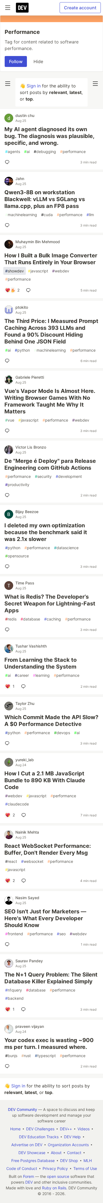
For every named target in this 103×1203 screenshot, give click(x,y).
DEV (29, 1182)
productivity (17, 484)
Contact (74, 1152)
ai (27, 151)
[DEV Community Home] (22, 7)
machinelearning (21, 214)
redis (10, 619)
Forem (28, 1176)
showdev (14, 271)
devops (62, 732)
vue (9, 420)
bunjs (11, 1055)
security (43, 476)
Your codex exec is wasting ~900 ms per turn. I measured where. (49, 1043)
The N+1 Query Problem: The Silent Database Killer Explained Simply (51, 978)
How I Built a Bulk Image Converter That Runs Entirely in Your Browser (50, 259)
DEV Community (22, 1109)
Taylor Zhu (24, 703)
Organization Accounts (68, 1144)
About (56, 1152)
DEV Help (72, 1136)
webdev (60, 271)
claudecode (17, 804)
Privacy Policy (55, 1168)
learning (41, 675)
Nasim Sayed (27, 897)
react (11, 861)
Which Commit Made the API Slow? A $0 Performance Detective (51, 720)
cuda (47, 214)
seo (61, 933)
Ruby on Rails (54, 1188)
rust (26, 1055)
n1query (13, 990)
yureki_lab (24, 759)
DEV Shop (69, 1160)
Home (15, 1128)
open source (58, 1176)
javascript (38, 271)
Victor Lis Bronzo (30, 447)
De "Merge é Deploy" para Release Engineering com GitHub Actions (50, 464)
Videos (83, 1128)
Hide (38, 61)
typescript (45, 1055)
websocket (32, 861)
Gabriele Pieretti (29, 377)
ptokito (21, 307)
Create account (80, 7)
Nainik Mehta (27, 832)
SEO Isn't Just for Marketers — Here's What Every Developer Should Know (45, 918)
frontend (14, 933)
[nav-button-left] (7, 83)
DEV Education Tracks (39, 1136)
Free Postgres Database (33, 1160)
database (30, 619)
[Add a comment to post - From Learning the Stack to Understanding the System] (24, 686)
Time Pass (24, 583)
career (22, 675)
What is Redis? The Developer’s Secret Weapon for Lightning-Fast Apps (49, 603)
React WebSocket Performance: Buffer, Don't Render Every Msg (47, 849)
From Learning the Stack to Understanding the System (40, 663)
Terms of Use (85, 1168)
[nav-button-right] (95, 83)
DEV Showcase (31, 1152)
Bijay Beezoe (26, 511)
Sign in (34, 86)
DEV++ (66, 1128)
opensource (17, 556)
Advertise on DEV (26, 1144)
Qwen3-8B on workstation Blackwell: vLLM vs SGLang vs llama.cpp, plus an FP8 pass (44, 199)
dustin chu (24, 115)
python (22, 350)
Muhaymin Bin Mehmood (37, 241)
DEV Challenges (40, 1128)
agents (12, 151)
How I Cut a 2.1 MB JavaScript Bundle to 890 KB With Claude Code (44, 780)
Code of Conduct (21, 1168)
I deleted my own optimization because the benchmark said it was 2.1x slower (45, 532)
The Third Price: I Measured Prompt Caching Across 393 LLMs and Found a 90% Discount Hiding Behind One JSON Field (51, 331)
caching (52, 619)
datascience (66, 547)
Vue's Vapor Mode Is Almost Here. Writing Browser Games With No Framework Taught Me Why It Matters (49, 401)
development (69, 476)
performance (73, 151)
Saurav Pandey (29, 960)
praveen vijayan (29, 1026)
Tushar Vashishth (31, 646)
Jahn (19, 178)
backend (14, 998)
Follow (16, 61)
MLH (87, 1160)
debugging (45, 151)
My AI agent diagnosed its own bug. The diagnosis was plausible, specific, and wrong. (49, 136)
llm (90, 214)
